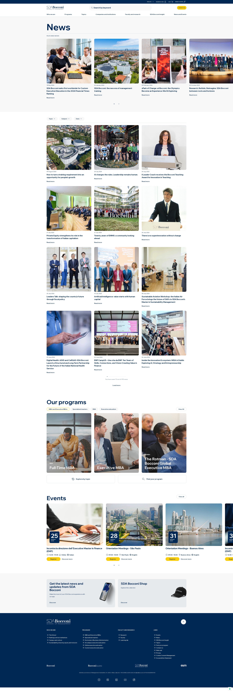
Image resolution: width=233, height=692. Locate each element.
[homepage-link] (55, 8)
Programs (68, 14)
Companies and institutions (106, 14)
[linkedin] (116, 680)
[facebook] (99, 680)
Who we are (51, 14)
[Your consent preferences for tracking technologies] (230, 689)
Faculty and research (132, 14)
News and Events (180, 14)
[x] (108, 680)
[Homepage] (59, 621)
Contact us (181, 7)
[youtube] (125, 680)
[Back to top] (183, 622)
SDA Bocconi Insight (157, 14)
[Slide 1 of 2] (114, 104)
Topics (83, 14)
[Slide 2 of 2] (119, 104)
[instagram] (134, 680)
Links (155, 630)
